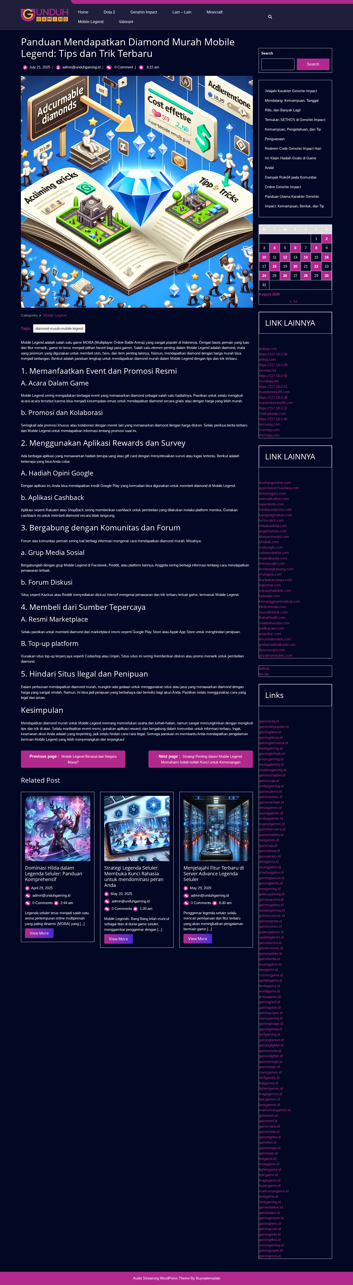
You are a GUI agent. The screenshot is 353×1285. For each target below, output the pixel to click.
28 (306, 276)
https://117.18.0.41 (273, 386)
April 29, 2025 (42, 888)
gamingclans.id (270, 1013)
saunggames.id (271, 813)
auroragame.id (270, 964)
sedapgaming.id (271, 786)
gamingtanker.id (271, 1040)
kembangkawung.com (276, 569)
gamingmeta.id (270, 1029)
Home (83, 12)
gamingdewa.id (270, 737)
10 (264, 257)
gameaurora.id (270, 943)
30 (327, 276)
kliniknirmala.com (272, 607)
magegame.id (269, 1180)
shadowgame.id (271, 872)
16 (327, 257)
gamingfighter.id (271, 1045)
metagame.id (269, 1164)
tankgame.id (268, 1196)
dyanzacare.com (272, 650)
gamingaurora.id (271, 878)
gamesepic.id (269, 1067)
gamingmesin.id (271, 1218)
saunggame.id (270, 867)
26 (285, 276)
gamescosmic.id (272, 915)
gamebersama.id (272, 829)
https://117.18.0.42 (273, 376)
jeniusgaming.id (271, 759)
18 (274, 266)
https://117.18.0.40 (273, 419)
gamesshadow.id (272, 775)
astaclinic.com (270, 634)
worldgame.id (269, 991)
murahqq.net (269, 381)
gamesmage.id (270, 1061)
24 (264, 276)
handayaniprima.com (275, 509)
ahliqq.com (267, 359)
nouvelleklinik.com (273, 612)
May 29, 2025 (200, 888)
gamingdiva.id (269, 1239)
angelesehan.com (273, 531)
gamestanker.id (271, 1207)
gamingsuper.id (271, 1250)
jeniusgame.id (269, 997)
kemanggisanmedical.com (279, 601)
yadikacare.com (271, 628)
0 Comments (42, 903)
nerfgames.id (269, 1077)
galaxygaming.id (271, 894)
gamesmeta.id (270, 1051)
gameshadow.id (271, 835)
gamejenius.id (269, 856)
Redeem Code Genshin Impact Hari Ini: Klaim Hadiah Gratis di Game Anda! (293, 158)
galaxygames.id (271, 932)
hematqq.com (269, 424)
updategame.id (270, 980)
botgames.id (268, 1083)
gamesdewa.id (270, 791)
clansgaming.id (270, 1018)
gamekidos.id (269, 1213)
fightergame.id (270, 1169)
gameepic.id (268, 1153)
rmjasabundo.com (273, 558)
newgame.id (268, 969)
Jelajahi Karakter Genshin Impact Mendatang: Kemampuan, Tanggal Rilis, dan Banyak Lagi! (291, 100)
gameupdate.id (270, 953)
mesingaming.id (271, 1245)
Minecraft (214, 12)
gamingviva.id (269, 1256)
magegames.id (270, 1094)
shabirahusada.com (274, 623)
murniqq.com (269, 430)
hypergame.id (269, 1185)
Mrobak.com (269, 542)
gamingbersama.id (273, 743)
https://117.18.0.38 (273, 397)
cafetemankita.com (274, 553)
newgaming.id (269, 889)
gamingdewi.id (270, 732)
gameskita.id (269, 721)
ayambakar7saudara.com (279, 488)
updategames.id (271, 937)
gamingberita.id (271, 883)
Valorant (126, 22)
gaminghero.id (270, 1223)
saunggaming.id (271, 764)
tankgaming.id (270, 1202)
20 (295, 266)
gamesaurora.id (271, 899)
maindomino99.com (274, 392)
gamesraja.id (269, 781)
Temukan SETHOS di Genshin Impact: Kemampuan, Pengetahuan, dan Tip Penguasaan (295, 129)
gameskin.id (268, 1115)
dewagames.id (270, 807)
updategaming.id (272, 910)
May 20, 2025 (121, 894)
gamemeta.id (269, 1131)
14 (306, 257)
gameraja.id (268, 845)
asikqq (264, 668)
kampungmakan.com (275, 515)
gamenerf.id (268, 1121)
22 (316, 266)
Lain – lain (181, 12)
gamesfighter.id (271, 1056)
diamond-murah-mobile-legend (59, 328)
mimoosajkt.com (272, 563)
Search (267, 53)
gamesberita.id (270, 921)
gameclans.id (269, 1126)
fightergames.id (271, 1088)
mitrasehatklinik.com (275, 590)
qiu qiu (264, 674)
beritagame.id (269, 986)
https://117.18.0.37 (273, 408)
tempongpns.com (272, 493)
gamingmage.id (271, 1023)
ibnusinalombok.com (275, 639)
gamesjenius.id (270, 797)
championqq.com (272, 413)
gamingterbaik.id (272, 753)
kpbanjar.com (269, 596)
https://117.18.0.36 (273, 354)
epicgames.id (269, 1099)
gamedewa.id (269, 851)
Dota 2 (109, 12)
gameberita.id (269, 959)
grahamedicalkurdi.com (277, 644)
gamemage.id (269, 1148)
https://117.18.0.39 (273, 365)
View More (42, 934)
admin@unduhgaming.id (81, 67)
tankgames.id (269, 1105)
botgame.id (267, 1159)
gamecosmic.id (271, 948)
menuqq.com (269, 435)
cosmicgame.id (271, 975)
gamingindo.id (269, 1234)
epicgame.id (268, 1175)
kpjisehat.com (270, 585)
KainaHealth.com (272, 617)
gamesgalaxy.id (271, 905)
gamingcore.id (270, 1229)
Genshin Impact (143, 12)
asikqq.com (268, 349)
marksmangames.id (274, 1110)
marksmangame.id (273, 1191)
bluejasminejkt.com (274, 536)
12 (285, 257)
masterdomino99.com (276, 403)
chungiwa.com (270, 574)
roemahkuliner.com (274, 499)
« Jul (293, 301)
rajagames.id (269, 840)
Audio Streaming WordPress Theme (161, 1278)
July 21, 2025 (39, 67)
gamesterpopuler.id (274, 727)
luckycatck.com (271, 520)
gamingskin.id (269, 1007)
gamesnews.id (270, 926)
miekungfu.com (271, 547)
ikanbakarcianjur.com (275, 580)
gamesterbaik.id (271, 802)
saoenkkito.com (271, 504)
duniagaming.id (270, 748)
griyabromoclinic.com (275, 655)
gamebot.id (267, 1142)
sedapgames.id (271, 818)
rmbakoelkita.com (273, 526)
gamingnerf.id (269, 1002)
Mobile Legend (90, 22)
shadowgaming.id (272, 770)
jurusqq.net (267, 370)
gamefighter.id (270, 1137)
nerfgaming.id (269, 1034)
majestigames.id (272, 824)
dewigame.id (269, 861)
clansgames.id (270, 1072)
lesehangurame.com (275, 482)
